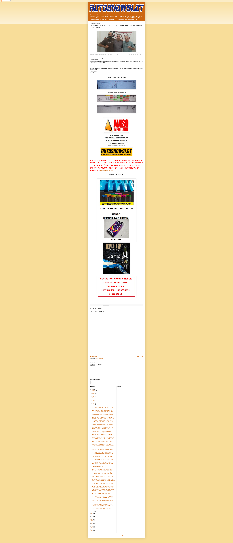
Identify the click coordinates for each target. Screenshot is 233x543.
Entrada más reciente (93, 356)
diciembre (94, 390)
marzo (93, 403)
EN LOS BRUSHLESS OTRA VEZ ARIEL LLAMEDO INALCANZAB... (103, 486)
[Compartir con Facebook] (107, 305)
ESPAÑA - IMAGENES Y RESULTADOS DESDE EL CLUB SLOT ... (103, 414)
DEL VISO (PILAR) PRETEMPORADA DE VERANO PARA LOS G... (103, 496)
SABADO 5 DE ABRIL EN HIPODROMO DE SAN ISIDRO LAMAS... (103, 453)
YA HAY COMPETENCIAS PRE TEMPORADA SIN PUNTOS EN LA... (103, 408)
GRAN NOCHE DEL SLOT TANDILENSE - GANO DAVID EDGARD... (103, 483)
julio (93, 397)
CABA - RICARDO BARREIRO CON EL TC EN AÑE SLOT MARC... (103, 411)
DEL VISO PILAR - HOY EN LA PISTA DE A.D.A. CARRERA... (102, 504)
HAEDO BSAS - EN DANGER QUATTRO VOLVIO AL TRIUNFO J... (103, 444)
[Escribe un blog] (105, 305)
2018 (92, 522)
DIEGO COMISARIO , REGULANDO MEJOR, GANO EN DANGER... (103, 473)
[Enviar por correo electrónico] (104, 305)
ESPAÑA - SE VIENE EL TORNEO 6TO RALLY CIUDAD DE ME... (102, 490)
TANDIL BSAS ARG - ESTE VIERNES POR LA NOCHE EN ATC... (102, 494)
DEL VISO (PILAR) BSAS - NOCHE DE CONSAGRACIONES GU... (103, 407)
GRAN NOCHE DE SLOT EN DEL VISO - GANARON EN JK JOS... (103, 438)
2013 (92, 529)
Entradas (93, 381)
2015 (92, 526)
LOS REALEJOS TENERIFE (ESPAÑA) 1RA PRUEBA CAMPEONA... (103, 479)
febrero (93, 404)
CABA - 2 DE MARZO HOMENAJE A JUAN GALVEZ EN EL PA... (102, 455)
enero (93, 511)
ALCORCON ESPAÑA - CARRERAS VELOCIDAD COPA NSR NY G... (103, 463)
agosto (93, 396)
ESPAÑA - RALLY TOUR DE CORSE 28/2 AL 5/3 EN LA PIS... (102, 430)
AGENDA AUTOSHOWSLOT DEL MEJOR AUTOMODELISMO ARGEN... (103, 417)
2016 (92, 524)
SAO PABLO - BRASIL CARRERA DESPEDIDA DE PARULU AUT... (103, 497)
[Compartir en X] (106, 305)
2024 (92, 513)
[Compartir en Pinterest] (108, 305)
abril (93, 401)
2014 (92, 527)
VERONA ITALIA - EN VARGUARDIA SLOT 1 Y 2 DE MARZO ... (102, 470)
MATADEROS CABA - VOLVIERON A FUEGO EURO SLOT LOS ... (102, 507)
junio (93, 399)
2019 (92, 520)
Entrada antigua (140, 356)
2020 (92, 519)
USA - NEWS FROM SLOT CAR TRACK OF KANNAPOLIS (101, 462)
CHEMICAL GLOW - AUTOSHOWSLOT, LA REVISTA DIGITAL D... (102, 460)
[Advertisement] (116, 347)
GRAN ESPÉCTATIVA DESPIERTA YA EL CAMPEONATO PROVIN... (103, 482)
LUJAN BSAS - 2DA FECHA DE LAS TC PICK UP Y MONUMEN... (102, 500)
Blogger (122, 535)
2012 (92, 530)
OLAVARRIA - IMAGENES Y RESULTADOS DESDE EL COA (102, 435)
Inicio (117, 356)
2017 (92, 523)
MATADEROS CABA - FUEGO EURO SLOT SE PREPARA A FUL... (102, 431)
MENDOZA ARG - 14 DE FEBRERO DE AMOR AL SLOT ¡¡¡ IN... (102, 472)
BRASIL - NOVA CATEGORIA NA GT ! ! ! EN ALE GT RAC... (101, 493)
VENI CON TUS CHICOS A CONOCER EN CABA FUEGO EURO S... (103, 437)
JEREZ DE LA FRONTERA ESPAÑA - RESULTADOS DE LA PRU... (103, 421)
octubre (93, 393)
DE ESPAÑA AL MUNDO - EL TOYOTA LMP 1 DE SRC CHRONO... (103, 489)
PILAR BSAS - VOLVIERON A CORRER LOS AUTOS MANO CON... (103, 469)
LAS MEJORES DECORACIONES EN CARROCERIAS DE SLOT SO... (103, 445)
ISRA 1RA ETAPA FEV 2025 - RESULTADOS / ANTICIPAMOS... (102, 440)
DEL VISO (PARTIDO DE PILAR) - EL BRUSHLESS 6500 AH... (102, 452)
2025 (92, 389)
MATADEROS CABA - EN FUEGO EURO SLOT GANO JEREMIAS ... (103, 424)
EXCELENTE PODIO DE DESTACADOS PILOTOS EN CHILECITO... (103, 418)
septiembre (94, 394)
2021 (92, 517)
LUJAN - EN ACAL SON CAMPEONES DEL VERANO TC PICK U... (103, 425)
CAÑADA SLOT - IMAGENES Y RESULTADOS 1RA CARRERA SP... (103, 427)
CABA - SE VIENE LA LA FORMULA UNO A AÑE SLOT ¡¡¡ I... (101, 508)
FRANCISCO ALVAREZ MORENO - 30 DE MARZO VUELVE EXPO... (103, 476)
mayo (93, 400)
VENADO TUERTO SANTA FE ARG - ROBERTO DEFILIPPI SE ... (102, 410)
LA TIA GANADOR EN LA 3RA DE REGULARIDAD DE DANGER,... (103, 487)
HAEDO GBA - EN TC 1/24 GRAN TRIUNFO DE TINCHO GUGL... (102, 505)
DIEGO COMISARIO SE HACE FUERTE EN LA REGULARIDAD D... (103, 465)
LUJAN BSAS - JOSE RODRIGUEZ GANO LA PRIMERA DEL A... (102, 499)
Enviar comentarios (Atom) (99, 358)
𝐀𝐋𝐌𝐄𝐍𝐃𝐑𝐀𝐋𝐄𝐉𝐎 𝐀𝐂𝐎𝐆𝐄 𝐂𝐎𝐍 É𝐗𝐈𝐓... (98, 466)
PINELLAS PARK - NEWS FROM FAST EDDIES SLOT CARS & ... (102, 441)
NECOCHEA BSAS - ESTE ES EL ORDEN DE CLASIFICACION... (102, 420)
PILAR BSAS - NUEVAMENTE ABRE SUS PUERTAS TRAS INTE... (103, 413)
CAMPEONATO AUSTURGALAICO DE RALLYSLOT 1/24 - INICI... (102, 456)
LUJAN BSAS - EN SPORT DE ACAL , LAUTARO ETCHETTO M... (102, 449)
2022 (92, 516)
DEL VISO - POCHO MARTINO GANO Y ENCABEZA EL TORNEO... (103, 459)
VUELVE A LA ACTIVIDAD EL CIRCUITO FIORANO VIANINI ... (102, 428)
